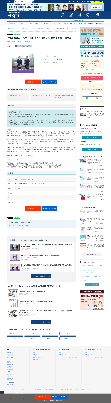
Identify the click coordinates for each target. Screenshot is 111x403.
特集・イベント (73, 23)
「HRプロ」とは (10, 389)
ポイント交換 (10, 379)
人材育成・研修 (62, 354)
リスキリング (83, 269)
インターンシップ (84, 272)
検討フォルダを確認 (92, 137)
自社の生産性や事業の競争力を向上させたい (64, 96)
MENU (10, 1)
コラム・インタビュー (63, 23)
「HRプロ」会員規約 (79, 389)
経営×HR (87, 16)
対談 (15, 338)
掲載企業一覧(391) (92, 254)
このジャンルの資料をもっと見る (41, 322)
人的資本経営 (83, 265)
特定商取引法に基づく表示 (66, 389)
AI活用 (91, 272)
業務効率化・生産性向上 (86, 276)
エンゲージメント (92, 265)
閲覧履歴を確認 (92, 149)
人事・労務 (11, 225)
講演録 (32, 338)
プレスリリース (68, 338)
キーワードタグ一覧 (92, 284)
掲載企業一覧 (10, 378)
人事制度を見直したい (14, 95)
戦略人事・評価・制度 (37, 357)
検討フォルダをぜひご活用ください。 (89, 133)
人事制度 (18, 225)
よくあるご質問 (20, 389)
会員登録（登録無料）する (92, 77)
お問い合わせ (90, 389)
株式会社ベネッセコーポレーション (62, 62)
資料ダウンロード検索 (11, 356)
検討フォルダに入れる (50, 82)
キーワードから (12, 23)
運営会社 (29, 389)
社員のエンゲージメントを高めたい (41, 96)
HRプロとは (86, 1)
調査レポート (91, 23)
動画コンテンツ (99, 23)
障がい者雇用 (83, 280)
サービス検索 (10, 354)
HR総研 (79, 16)
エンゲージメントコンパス (98, 16)
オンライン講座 (82, 23)
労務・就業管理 (36, 359)
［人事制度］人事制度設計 (37, 28)
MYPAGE (79, 1)
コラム (67, 333)
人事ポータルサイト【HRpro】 (13, 28)
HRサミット (63, 16)
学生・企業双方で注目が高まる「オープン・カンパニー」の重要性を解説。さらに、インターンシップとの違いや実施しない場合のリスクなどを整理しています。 (95, 114)
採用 (34, 352)
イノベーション (91, 269)
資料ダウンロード (34, 23)
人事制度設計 (25, 225)
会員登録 (96, 1)
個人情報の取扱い (87, 73)
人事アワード (71, 16)
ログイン (72, 1)
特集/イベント (10, 364)
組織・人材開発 (10, 384)
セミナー (46, 23)
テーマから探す (10, 352)
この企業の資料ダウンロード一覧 (41, 276)
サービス (23, 23)
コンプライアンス (97, 276)
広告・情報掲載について (51, 389)
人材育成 (35, 354)
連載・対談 (9, 362)
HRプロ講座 (9, 366)
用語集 (8, 361)
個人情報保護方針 (39, 389)
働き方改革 (99, 265)
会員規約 (94, 73)
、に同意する (92, 73)
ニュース (54, 23)
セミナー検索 (10, 357)
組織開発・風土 (36, 356)
